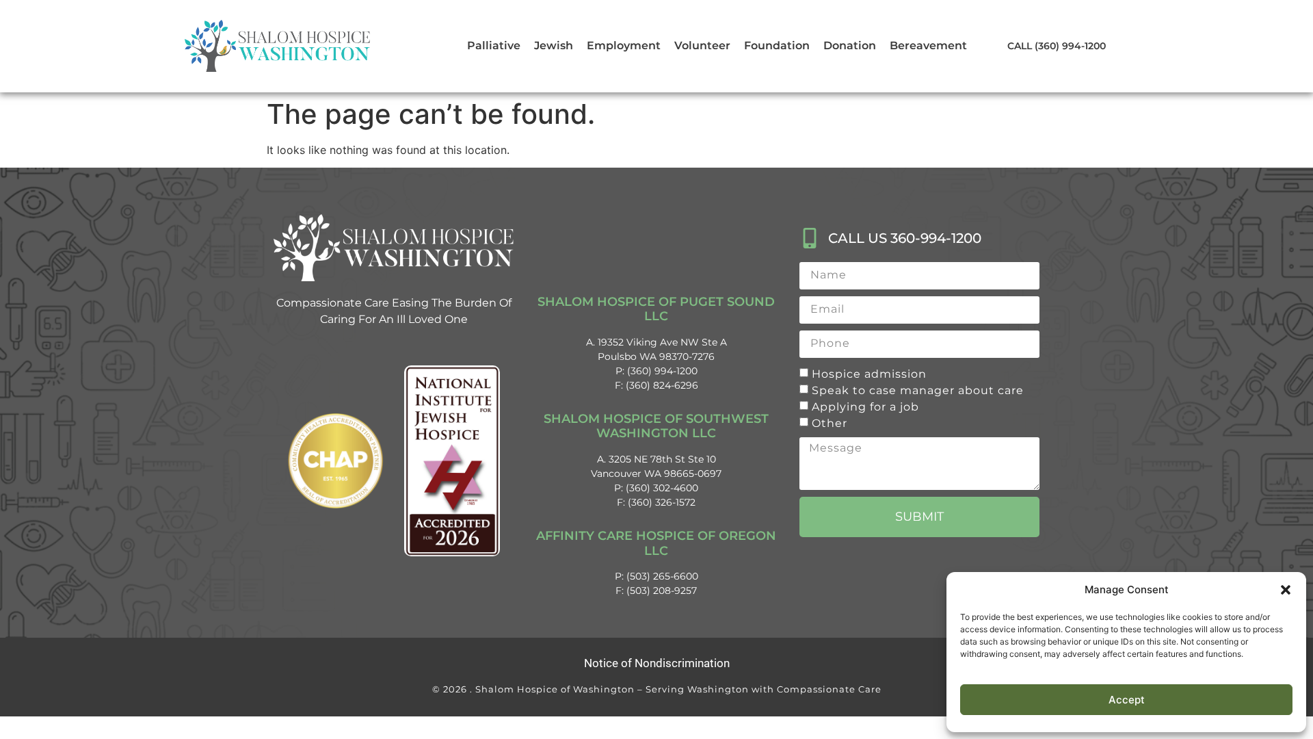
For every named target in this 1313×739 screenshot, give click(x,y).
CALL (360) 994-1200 (1056, 46)
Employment (624, 45)
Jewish (553, 45)
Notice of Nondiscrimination (657, 663)
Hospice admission (869, 373)
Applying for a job (865, 406)
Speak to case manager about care (918, 389)
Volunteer (702, 45)
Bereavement (928, 45)
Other (829, 422)
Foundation (777, 45)
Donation (849, 45)
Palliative (493, 45)
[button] (1285, 590)
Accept (1127, 699)
